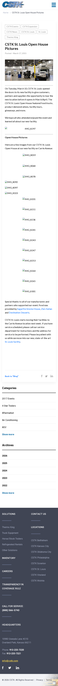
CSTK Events (12, 26)
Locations (37, 527)
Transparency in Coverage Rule (13, 586)
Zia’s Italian (46, 308)
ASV (4, 427)
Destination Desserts (19, 312)
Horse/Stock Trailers (12, 538)
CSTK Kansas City (40, 546)
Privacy (39, 680)
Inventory (8, 558)
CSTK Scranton (38, 563)
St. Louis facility (12, 341)
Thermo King (12, 37)
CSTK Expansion (29, 26)
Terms (49, 680)
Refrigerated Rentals (12, 544)
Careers (7, 571)
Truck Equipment (10, 533)
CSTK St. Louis (27, 32)
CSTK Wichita (37, 580)
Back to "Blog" (11, 376)
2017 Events (8, 398)
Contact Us (38, 514)
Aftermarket (8, 413)
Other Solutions (9, 550)
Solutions (8, 514)
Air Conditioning (10, 420)
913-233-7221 (14, 653)
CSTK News (11, 32)
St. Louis (42, 32)
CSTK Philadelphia (40, 557)
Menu (54, 5)
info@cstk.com (10, 660)
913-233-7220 (16, 650)
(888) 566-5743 (10, 610)
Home (5, 13)
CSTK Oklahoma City (41, 552)
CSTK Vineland (38, 575)
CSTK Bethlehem (39, 540)
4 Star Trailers (9, 405)
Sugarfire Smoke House (28, 308)
